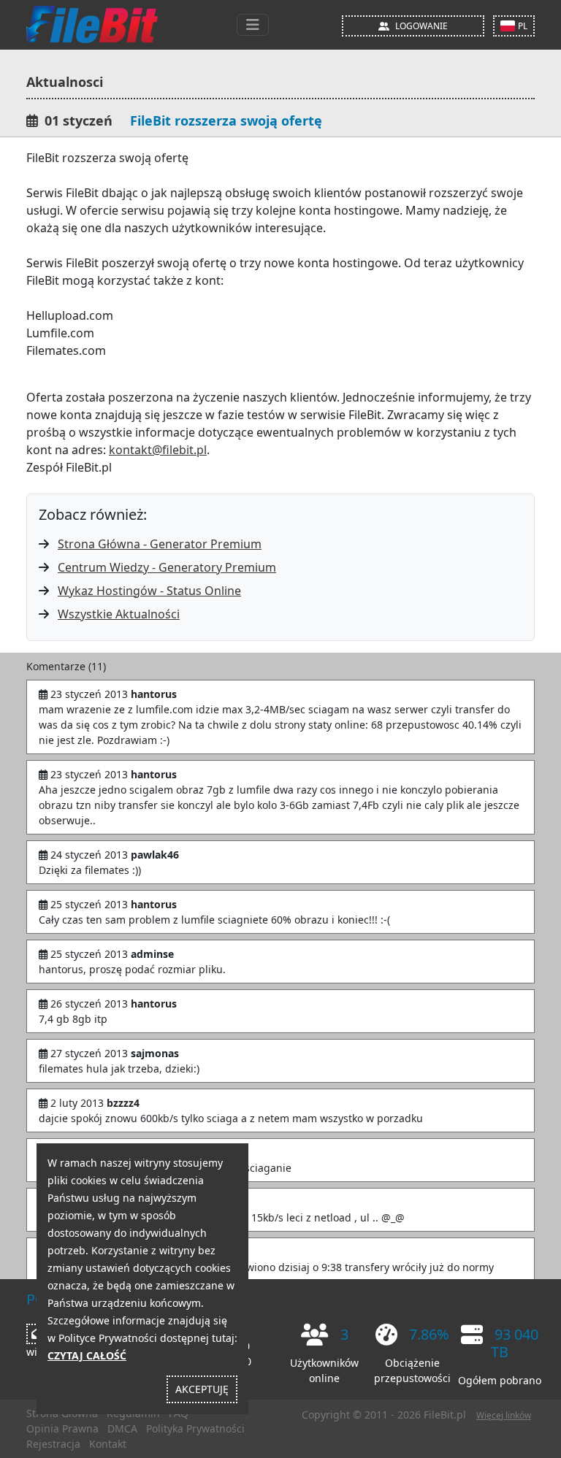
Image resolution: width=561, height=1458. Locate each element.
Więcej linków (503, 1415)
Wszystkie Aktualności (119, 614)
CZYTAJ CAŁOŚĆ (86, 1355)
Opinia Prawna (62, 1428)
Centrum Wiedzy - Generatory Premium (167, 567)
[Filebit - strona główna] (92, 25)
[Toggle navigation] (253, 25)
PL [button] (522, 26)
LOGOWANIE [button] (421, 26)
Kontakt (107, 1444)
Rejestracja (53, 1444)
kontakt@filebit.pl (158, 450)
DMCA (122, 1428)
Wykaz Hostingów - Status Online (149, 591)
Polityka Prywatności (195, 1428)
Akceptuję (202, 1389)
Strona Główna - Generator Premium (160, 544)
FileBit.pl (445, 1414)
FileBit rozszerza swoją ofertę (226, 120)
